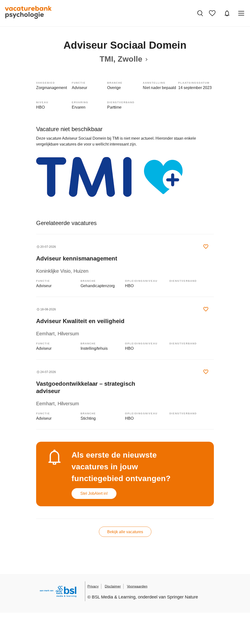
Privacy (93, 586)
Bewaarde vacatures (213, 13)
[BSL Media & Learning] (58, 592)
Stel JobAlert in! (94, 493)
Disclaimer (113, 586)
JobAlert (227, 13)
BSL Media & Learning (113, 597)
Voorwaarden (137, 586)
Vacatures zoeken (200, 13)
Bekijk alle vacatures (125, 532)
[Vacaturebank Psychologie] (28, 13)
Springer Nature (182, 597)
